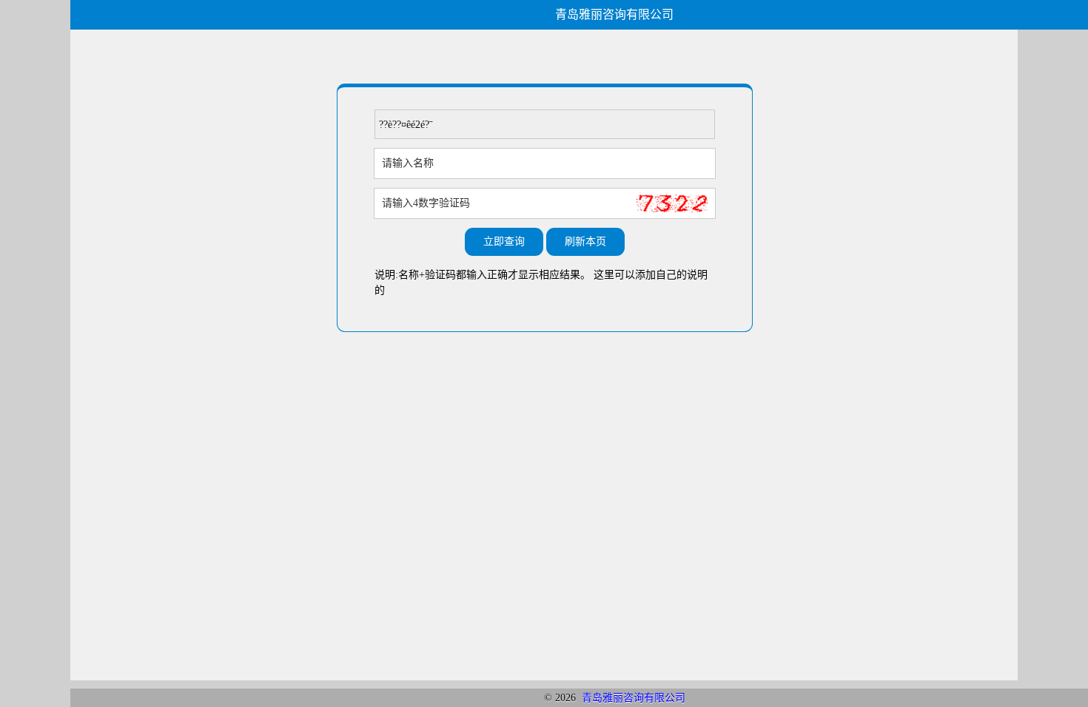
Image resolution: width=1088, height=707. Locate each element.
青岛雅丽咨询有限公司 (633, 697)
